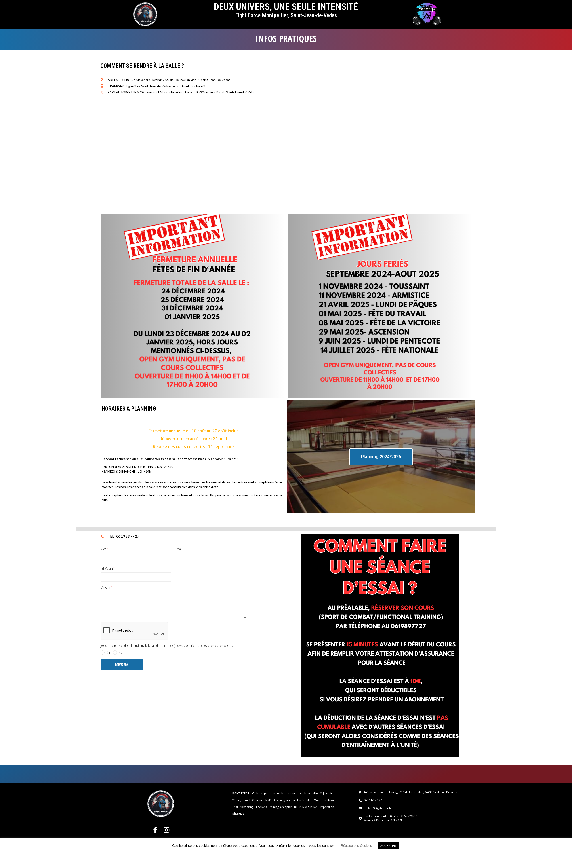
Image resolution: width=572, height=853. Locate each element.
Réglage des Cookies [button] (356, 845)
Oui (108, 652)
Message (106, 587)
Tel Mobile (107, 568)
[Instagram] (166, 830)
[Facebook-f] (155, 830)
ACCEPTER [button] (388, 845)
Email (179, 549)
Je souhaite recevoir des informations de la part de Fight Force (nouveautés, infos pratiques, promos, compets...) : (167, 645)
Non (121, 652)
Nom (104, 549)
